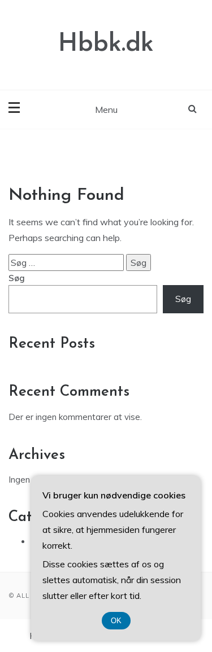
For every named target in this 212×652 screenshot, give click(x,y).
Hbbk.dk (106, 44)
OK (116, 620)
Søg (16, 278)
